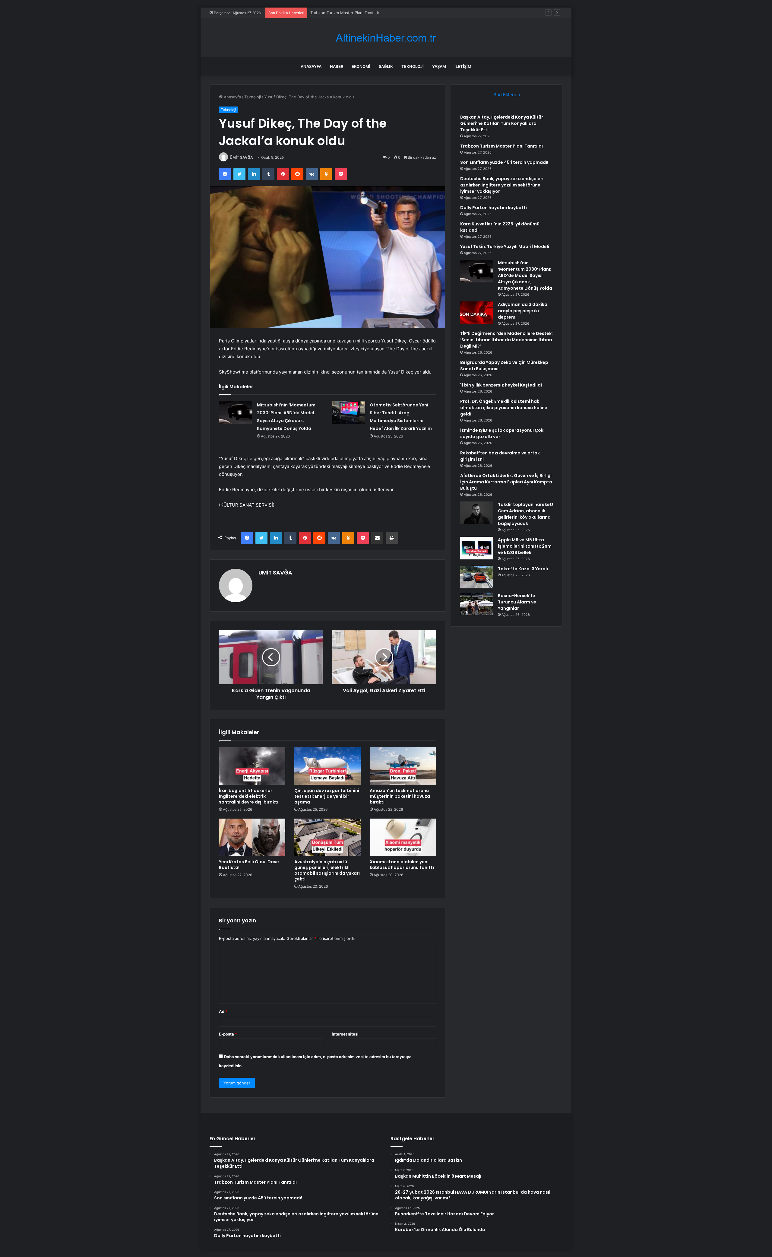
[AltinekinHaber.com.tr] (386, 37)
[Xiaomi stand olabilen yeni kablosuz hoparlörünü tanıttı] (403, 837)
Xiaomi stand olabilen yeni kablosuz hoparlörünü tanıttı (402, 864)
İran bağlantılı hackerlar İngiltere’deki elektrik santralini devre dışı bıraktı (248, 796)
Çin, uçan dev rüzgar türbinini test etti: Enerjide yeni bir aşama (326, 796)
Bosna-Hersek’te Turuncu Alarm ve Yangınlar (517, 602)
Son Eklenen (506, 94)
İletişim (462, 66)
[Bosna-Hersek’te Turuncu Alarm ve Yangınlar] (476, 604)
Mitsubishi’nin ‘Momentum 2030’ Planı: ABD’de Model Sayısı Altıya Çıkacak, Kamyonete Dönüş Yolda (525, 275)
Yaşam (439, 66)
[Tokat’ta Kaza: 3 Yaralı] (476, 577)
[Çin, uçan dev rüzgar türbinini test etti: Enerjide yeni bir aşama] (327, 765)
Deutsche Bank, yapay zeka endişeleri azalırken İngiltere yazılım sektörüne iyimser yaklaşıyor (501, 185)
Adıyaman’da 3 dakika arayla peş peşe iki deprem (522, 310)
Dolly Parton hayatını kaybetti (493, 208)
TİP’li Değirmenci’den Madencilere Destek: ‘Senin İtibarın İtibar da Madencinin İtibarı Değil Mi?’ (506, 339)
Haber (336, 66)
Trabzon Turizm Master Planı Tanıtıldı (501, 146)
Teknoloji (412, 66)
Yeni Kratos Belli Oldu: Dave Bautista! (249, 864)
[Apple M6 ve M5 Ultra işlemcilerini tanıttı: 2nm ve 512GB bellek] (476, 548)
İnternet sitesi (345, 1034)
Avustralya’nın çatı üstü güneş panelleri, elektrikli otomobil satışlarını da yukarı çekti (327, 870)
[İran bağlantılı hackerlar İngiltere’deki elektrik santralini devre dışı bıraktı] (252, 765)
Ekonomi (361, 66)
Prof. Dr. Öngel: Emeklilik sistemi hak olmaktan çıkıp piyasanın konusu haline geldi (503, 407)
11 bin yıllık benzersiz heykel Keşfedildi (501, 385)
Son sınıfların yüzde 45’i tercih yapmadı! (347, 12)
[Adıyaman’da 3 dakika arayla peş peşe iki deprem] (476, 312)
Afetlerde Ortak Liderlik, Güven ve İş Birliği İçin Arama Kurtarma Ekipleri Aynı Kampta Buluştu (506, 482)
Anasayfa (311, 66)
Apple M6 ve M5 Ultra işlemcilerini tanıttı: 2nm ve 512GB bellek (525, 546)
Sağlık (386, 66)
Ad (223, 1011)
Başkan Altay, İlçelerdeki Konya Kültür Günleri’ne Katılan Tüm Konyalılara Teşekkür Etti (501, 123)
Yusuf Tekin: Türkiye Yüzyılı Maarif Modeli (504, 246)
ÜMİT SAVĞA (241, 157)
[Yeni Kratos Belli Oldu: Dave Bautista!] (252, 837)
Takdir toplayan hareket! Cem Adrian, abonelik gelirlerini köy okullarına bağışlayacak (525, 514)
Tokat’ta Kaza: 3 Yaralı (523, 569)
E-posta (228, 1034)
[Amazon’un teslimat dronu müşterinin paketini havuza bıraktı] (403, 765)
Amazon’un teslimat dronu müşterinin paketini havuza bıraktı (400, 796)
